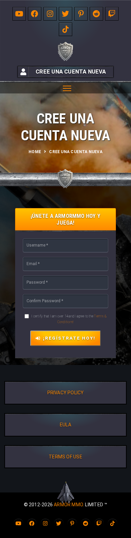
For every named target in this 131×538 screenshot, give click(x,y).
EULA (65, 424)
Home (35, 151)
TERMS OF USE (65, 456)
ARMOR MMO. (69, 504)
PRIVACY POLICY (65, 392)
